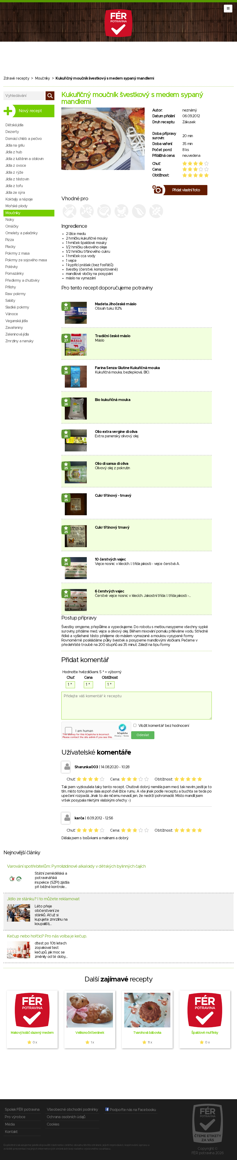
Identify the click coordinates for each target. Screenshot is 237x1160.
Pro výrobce (15, 1117)
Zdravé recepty (16, 78)
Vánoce (11, 314)
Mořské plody (16, 206)
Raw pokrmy (15, 294)
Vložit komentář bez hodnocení (163, 726)
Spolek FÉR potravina (22, 1109)
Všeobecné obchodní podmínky (72, 1109)
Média (10, 1124)
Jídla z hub (13, 152)
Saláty (10, 300)
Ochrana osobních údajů (66, 1117)
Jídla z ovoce (15, 165)
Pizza (9, 240)
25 (66, 468)
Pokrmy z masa (17, 253)
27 (66, 308)
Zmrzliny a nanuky (19, 341)
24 (66, 564)
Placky (10, 247)
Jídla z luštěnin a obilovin (24, 159)
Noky (9, 220)
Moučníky (42, 78)
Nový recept (30, 111)
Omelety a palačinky (21, 233)
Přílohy (10, 287)
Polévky (11, 267)
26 (66, 372)
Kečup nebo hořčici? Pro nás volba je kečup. (47, 936)
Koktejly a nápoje (19, 199)
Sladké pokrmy (17, 307)
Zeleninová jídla (17, 334)
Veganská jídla (16, 321)
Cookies (53, 1124)
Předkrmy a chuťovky (22, 280)
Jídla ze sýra (15, 192)
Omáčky (11, 226)
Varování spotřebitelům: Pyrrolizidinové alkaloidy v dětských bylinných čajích (76, 866)
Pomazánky (14, 273)
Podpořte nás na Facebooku (132, 1110)
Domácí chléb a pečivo (23, 139)
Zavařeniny (14, 328)
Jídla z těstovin (17, 179)
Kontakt (11, 1132)
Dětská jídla (14, 125)
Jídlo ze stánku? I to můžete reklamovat (43, 899)
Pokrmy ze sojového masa (26, 260)
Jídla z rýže (14, 172)
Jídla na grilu (14, 145)
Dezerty (12, 132)
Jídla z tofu (14, 186)
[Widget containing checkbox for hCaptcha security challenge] (96, 730)
